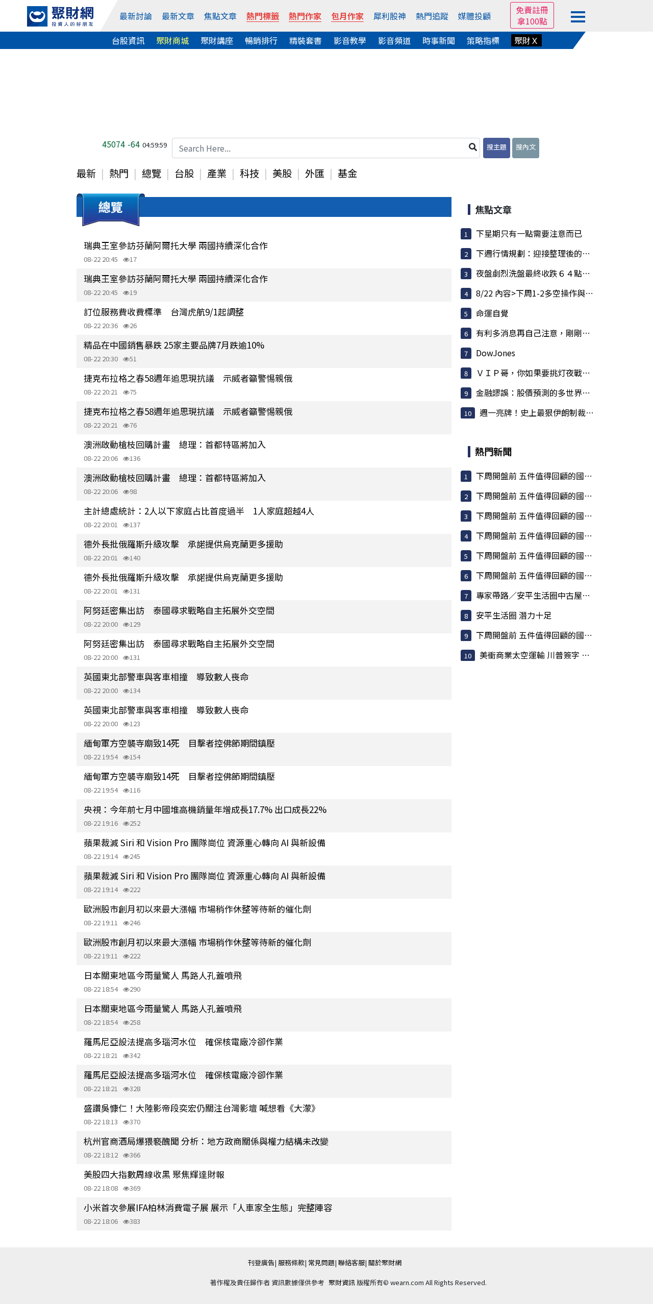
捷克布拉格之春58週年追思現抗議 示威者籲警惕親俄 (188, 378)
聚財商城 (172, 40)
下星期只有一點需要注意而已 (529, 233)
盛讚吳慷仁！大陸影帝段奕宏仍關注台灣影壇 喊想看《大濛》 (202, 1107)
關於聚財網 (384, 1262)
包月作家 (347, 16)
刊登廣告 (261, 1262)
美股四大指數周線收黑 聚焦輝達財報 (154, 1174)
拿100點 (532, 21)
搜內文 (526, 147)
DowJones (495, 353)
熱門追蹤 (432, 16)
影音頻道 (394, 40)
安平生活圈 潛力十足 (513, 615)
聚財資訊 (342, 1282)
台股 (184, 173)
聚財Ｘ (526, 40)
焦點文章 (220, 16)
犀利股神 (389, 16)
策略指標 (483, 40)
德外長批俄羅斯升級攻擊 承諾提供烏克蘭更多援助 (183, 543)
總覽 (151, 173)
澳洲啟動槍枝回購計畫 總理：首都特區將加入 (175, 444)
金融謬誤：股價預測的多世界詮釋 (537, 392)
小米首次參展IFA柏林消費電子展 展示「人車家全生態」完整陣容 (208, 1207)
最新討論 (135, 16)
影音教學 (350, 40)
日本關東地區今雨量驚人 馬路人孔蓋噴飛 (163, 975)
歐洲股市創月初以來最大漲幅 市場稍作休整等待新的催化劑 (197, 908)
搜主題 (497, 147)
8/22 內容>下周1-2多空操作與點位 (538, 293)
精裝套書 (305, 40)
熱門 (119, 173)
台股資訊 (128, 40)
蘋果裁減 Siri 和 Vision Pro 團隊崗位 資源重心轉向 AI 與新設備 (204, 842)
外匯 (314, 173)
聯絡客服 (351, 1262)
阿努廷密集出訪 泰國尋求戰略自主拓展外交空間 (179, 610)
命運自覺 (492, 313)
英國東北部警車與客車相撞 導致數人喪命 (166, 676)
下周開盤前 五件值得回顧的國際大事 (542, 476)
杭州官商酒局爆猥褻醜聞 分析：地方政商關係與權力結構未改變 (206, 1141)
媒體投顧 (474, 16)
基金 (347, 173)
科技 (249, 173)
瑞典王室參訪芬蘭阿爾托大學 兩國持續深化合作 (176, 245)
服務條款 (291, 1262)
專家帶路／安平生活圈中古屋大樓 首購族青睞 (558, 595)
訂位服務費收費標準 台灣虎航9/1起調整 (164, 311)
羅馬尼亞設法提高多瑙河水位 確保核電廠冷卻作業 (183, 1041)
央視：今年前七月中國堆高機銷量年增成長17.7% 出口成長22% (205, 809)
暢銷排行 (261, 40)
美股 (282, 173)
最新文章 (178, 16)
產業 (217, 173)
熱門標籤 (262, 16)
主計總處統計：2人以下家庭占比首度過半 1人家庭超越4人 (199, 510)
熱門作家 (305, 16)
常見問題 (321, 1262)
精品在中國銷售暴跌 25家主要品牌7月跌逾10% (174, 344)
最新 (86, 173)
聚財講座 (216, 40)
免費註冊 (532, 9)
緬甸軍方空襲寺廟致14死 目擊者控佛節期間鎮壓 (179, 742)
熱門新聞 (493, 451)
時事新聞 (438, 40)
